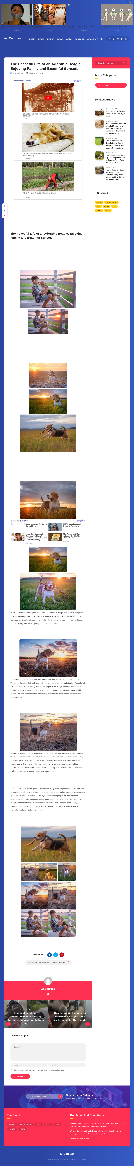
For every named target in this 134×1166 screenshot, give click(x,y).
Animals (99, 202)
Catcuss (14, 38)
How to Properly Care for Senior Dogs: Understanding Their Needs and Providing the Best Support (115, 175)
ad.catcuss (48, 988)
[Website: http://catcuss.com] (48, 994)
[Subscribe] (60, 1096)
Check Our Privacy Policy (79, 1139)
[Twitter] (114, 39)
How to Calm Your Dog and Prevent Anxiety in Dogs (115, 114)
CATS (69, 39)
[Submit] (124, 63)
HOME (32, 39)
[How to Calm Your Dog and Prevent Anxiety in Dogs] (99, 111)
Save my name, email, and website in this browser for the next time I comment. (39, 1070)
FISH (114, 206)
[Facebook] (109, 39)
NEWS (41, 39)
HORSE (50, 39)
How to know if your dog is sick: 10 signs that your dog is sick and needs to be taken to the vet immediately (116, 128)
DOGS (60, 39)
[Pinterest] (121, 39)
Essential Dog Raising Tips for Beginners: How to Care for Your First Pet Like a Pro (116, 159)
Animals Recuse (111, 202)
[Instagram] (118, 39)
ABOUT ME (92, 39)
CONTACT (79, 39)
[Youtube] (125, 39)
